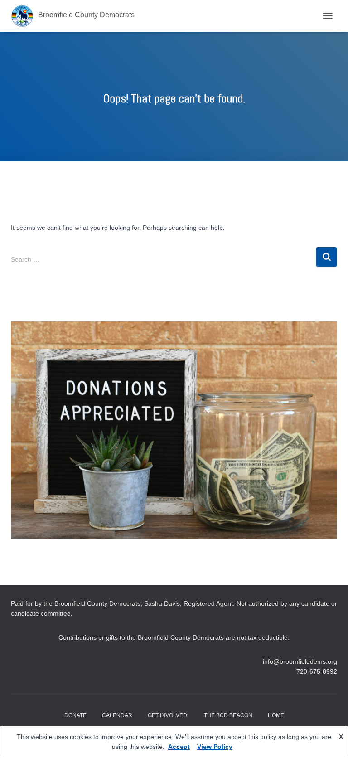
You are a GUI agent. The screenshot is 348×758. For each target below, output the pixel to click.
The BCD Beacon (228, 715)
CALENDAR (117, 715)
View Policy (214, 746)
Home (276, 715)
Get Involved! (168, 715)
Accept (179, 746)
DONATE (75, 715)
